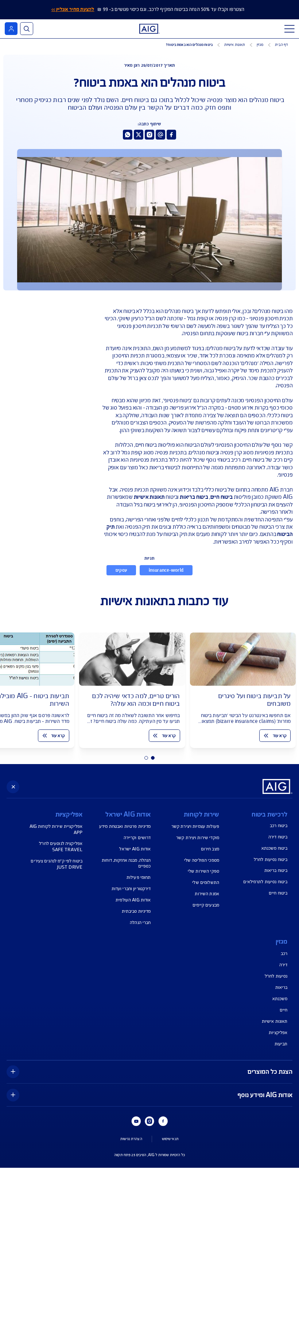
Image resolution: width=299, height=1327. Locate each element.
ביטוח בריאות (194, 497)
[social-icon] (171, 134)
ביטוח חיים (221, 497)
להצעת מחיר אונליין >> (72, 9)
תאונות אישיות (149, 497)
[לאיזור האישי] (11, 28)
